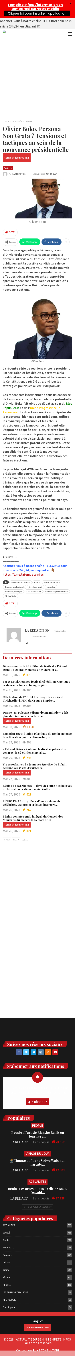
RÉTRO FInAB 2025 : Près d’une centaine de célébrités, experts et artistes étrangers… (32, 802)
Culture (6, 1262)
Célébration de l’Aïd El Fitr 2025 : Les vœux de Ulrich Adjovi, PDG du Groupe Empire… (33, 698)
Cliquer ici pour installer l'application (37, 13)
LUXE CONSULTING (46, 1350)
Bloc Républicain (52, 582)
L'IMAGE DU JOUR (38, 1153)
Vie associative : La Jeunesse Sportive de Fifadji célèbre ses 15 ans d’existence (34, 766)
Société (6, 1232)
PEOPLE (37, 1125)
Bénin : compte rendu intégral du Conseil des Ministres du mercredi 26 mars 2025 (33, 818)
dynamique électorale (15, 587)
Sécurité (6, 1277)
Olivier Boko (10, 596)
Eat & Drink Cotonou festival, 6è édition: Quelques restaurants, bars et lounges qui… (36, 683)
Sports (6, 1240)
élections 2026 (35, 587)
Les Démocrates (33, 591)
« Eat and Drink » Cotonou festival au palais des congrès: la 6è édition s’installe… (34, 750)
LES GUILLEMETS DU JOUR (15, 1292)
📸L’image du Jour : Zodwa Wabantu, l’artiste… (37, 1162)
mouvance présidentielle (56, 591)
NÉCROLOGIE (9, 1299)
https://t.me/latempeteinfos (23, 574)
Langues (38, 1321)
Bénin (37, 582)
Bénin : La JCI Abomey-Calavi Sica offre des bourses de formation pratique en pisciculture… (37, 787)
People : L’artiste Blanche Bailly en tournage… (37, 1134)
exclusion (51, 587)
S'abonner (39, 1102)
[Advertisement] (37, 78)
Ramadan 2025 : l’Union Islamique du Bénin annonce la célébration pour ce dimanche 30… (37, 735)
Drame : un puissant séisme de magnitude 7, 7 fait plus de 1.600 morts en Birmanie (35, 714)
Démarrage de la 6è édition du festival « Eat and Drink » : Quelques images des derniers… (35, 668)
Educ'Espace (9, 1307)
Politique (8, 168)
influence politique (13, 591)
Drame (6, 1270)
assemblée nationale (20, 582)
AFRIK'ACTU (8, 1247)
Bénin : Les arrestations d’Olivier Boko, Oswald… (37, 1191)
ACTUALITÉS (37, 1181)
